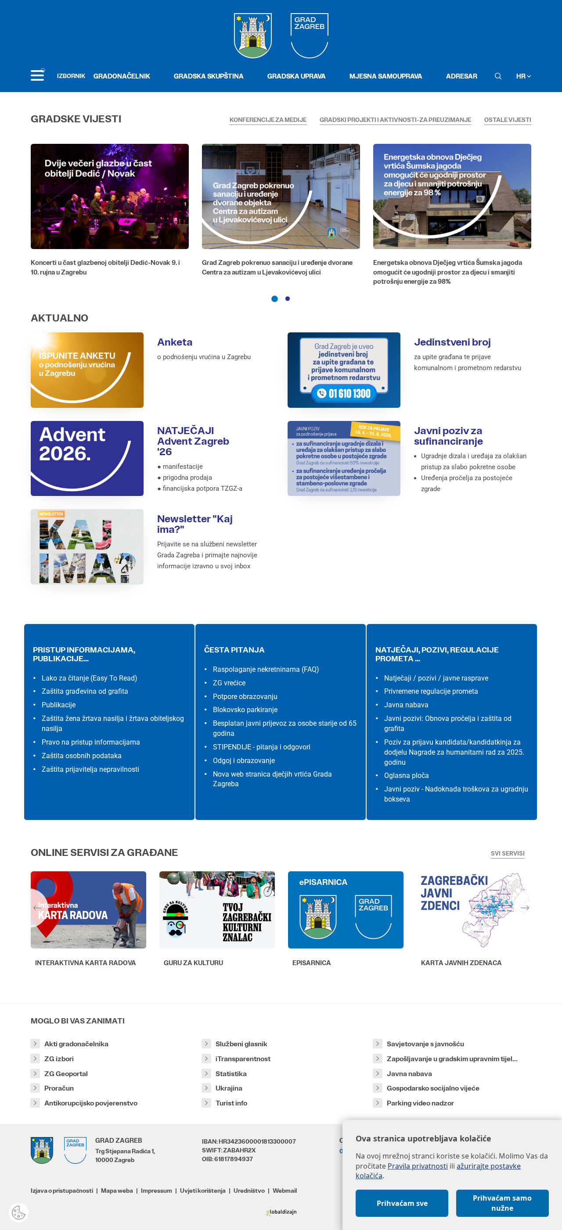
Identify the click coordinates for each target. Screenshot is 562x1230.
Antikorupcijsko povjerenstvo (90, 1103)
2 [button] (287, 299)
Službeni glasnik (241, 1044)
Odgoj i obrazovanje (244, 760)
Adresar (461, 76)
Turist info (231, 1103)
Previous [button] (28, 908)
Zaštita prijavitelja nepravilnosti (90, 769)
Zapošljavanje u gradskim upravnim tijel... (452, 1058)
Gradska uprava (296, 76)
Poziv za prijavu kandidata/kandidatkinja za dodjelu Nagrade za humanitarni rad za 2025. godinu (454, 752)
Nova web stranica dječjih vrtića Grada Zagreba (272, 779)
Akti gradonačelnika (76, 1044)
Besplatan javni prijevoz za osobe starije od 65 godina (285, 728)
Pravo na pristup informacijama (91, 742)
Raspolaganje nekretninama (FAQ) (266, 669)
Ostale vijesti (507, 119)
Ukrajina (229, 1088)
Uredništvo (249, 1190)
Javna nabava (406, 705)
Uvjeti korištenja (203, 1190)
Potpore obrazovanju (245, 696)
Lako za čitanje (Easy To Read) (89, 678)
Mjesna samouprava (385, 76)
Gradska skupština (209, 76)
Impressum (156, 1190)
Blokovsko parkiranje (245, 710)
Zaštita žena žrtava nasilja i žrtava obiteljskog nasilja (113, 723)
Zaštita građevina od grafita (85, 691)
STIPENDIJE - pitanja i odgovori (261, 747)
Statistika (231, 1073)
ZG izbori (59, 1058)
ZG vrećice (229, 683)
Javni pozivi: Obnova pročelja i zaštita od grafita (448, 723)
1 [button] (274, 299)
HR (521, 76)
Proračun (59, 1088)
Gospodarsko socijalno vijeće (433, 1088)
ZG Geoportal (66, 1073)
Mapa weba (117, 1190)
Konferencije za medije (268, 119)
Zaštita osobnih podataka (82, 756)
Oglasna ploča (406, 775)
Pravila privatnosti (418, 1166)
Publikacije (59, 705)
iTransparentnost (243, 1058)
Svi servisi (508, 853)
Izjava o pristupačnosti (62, 1190)
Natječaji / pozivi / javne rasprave (436, 678)
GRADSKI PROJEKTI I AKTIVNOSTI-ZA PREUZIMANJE (395, 119)
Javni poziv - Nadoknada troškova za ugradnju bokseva (456, 794)
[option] (109, 212)
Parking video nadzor (420, 1103)
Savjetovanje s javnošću (425, 1044)
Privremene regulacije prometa (431, 691)
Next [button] (533, 908)
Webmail (285, 1190)
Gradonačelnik (122, 76)
